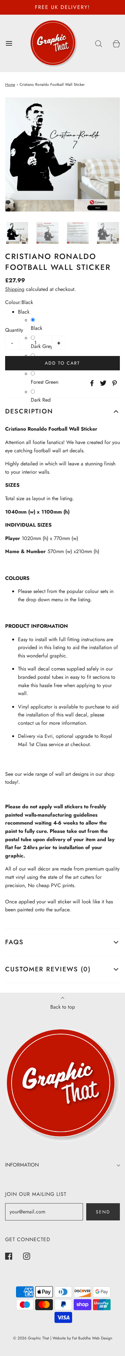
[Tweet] (102, 383)
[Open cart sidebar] (116, 43)
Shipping (14, 289)
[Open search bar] (98, 43)
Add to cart (62, 363)
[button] (17, 233)
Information (22, 1164)
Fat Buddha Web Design (92, 1338)
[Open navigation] (9, 43)
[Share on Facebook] (91, 383)
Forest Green (44, 382)
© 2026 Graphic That (31, 1338)
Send (103, 1212)
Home (10, 84)
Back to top (62, 1007)
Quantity (14, 330)
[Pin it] (113, 383)
